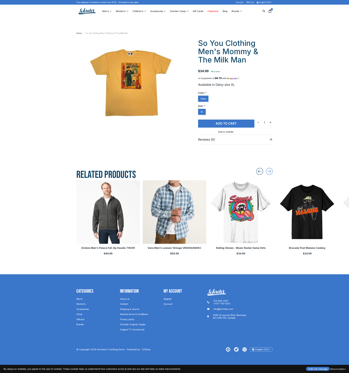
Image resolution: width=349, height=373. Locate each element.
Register (168, 299)
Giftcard (80, 319)
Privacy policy (127, 319)
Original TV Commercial (132, 329)
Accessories (156, 11)
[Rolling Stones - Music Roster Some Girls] (241, 212)
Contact (124, 304)
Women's (121, 11)
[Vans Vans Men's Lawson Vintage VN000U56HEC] (174, 212)
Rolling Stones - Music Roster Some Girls (241, 247)
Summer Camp (178, 11)
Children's (138, 11)
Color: (202, 93)
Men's (105, 11)
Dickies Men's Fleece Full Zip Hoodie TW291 (108, 247)
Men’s (79, 299)
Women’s (81, 304)
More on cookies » (337, 369)
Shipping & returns (129, 309)
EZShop (146, 349)
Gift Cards (198, 11)
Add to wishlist (226, 131)
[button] (235, 78)
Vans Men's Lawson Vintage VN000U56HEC (174, 247)
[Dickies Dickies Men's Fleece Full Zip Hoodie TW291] (108, 212)
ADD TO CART (226, 123)
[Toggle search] (264, 11)
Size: (201, 106)
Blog (225, 11)
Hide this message (318, 369)
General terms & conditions (134, 314)
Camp (79, 314)
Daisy (203, 98)
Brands (235, 11)
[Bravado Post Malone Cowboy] (307, 212)
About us (125, 299)
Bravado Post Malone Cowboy (307, 247)
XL (202, 111)
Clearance (212, 11)
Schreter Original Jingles (132, 324)
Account (168, 304)
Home (79, 33)
